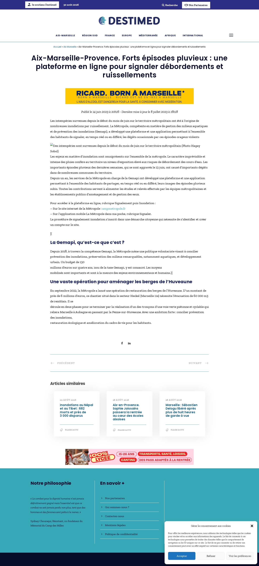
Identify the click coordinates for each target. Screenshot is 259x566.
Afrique (170, 35)
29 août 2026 (68, 400)
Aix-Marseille (65, 35)
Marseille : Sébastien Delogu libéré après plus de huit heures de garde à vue (182, 410)
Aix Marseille (69, 46)
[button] (252, 526)
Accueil (57, 46)
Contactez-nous (114, 516)
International (193, 35)
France (110, 35)
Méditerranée (148, 35)
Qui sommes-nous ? (117, 507)
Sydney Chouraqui (40, 521)
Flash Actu (71, 430)
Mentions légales (115, 525)
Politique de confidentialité (121, 534)
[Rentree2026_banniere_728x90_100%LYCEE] (129, 456)
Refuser (211, 556)
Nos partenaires (115, 498)
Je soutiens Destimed (44, 4)
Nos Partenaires (198, 5)
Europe (127, 35)
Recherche (171, 5)
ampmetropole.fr (114, 208)
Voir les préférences (240, 556)
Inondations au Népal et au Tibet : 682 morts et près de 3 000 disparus (76, 410)
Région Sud (90, 35)
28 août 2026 (121, 400)
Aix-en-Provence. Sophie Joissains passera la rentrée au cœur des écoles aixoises (128, 412)
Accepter (182, 556)
